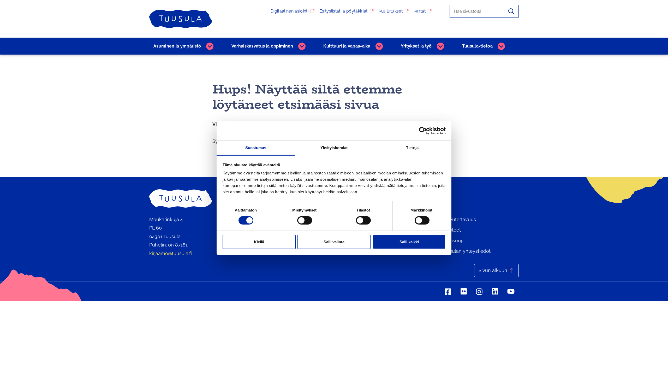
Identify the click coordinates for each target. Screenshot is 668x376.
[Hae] (511, 11)
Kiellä (259, 242)
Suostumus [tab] (255, 147)
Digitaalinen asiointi (289, 11)
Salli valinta (334, 242)
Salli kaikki (409, 242)
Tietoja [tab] (412, 147)
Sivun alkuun (493, 270)
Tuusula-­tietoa (477, 46)
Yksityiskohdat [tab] (334, 147)
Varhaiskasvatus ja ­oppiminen (262, 46)
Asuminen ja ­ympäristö (177, 46)
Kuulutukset (391, 11)
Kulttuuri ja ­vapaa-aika (346, 46)
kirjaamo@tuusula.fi (170, 253)
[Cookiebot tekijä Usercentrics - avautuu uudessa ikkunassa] (423, 130)
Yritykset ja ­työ (416, 46)
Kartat (420, 11)
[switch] (304, 220)
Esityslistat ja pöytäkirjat (343, 11)
